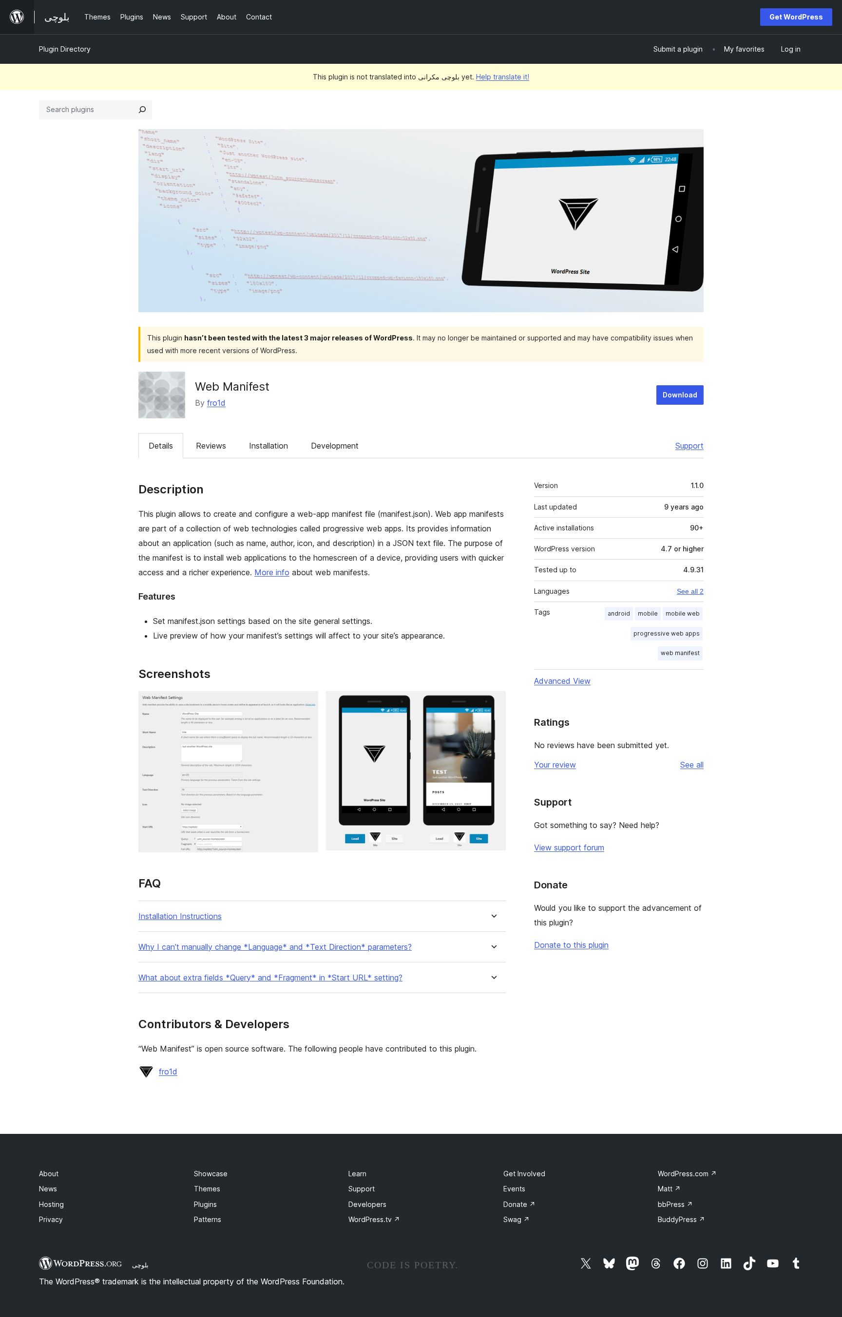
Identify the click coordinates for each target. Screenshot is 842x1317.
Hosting (51, 1204)
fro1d (216, 403)
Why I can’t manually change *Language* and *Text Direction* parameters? (275, 947)
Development (335, 446)
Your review (555, 765)
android (619, 613)
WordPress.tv (374, 1219)
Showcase (211, 1173)
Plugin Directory (65, 49)
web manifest (680, 653)
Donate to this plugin (571, 945)
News (48, 1189)
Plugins (205, 1204)
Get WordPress (796, 17)
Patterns (207, 1219)
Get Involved (524, 1173)
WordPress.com (687, 1173)
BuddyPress (681, 1219)
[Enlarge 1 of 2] (305, 704)
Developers (367, 1204)
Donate (519, 1204)
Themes (207, 1189)
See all (692, 765)
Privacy (51, 1219)
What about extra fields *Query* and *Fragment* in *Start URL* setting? (270, 977)
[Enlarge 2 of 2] (493, 704)
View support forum (569, 847)
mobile (648, 613)
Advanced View (562, 681)
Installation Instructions (180, 916)
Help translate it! (502, 77)
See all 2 (690, 591)
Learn (357, 1173)
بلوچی (140, 1265)
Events (514, 1189)
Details (161, 446)
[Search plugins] (142, 109)
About (48, 1173)
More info (271, 572)
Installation (268, 446)
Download (680, 395)
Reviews (211, 446)
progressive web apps (666, 633)
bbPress (675, 1204)
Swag (516, 1219)
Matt (669, 1189)
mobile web (683, 613)
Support (689, 446)
